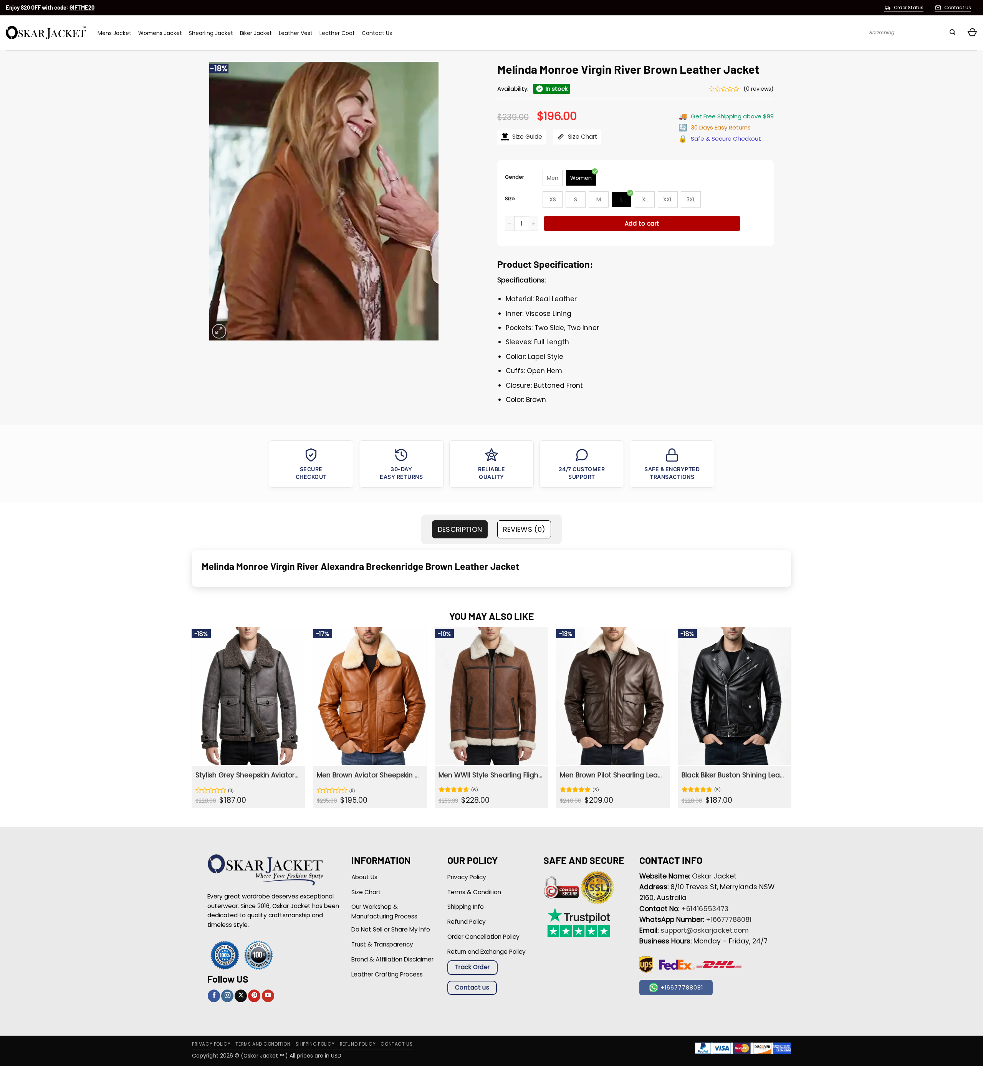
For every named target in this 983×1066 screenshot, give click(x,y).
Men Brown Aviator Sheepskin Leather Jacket (369, 775)
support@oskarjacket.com (704, 930)
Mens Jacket (114, 33)
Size (510, 198)
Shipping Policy (315, 1044)
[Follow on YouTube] (268, 996)
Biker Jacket (256, 33)
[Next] (791, 720)
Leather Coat (337, 33)
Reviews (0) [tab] (524, 529)
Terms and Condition (262, 1044)
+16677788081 (728, 919)
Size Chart (581, 137)
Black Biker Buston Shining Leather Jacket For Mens (734, 775)
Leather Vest (296, 33)
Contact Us (377, 33)
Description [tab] (460, 529)
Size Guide (526, 137)
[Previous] (192, 720)
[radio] (552, 178)
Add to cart (642, 223)
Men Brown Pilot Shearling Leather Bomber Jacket (612, 775)
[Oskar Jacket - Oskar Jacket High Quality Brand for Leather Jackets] (46, 33)
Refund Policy (358, 1044)
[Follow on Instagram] (227, 996)
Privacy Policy (211, 1044)
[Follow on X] (241, 996)
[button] (972, 33)
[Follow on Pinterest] (254, 996)
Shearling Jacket (211, 33)
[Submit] (952, 33)
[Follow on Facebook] (214, 996)
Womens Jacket (160, 33)
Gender (514, 176)
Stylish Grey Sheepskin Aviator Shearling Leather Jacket (247, 775)
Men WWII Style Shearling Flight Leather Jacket (491, 775)
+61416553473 (704, 908)
